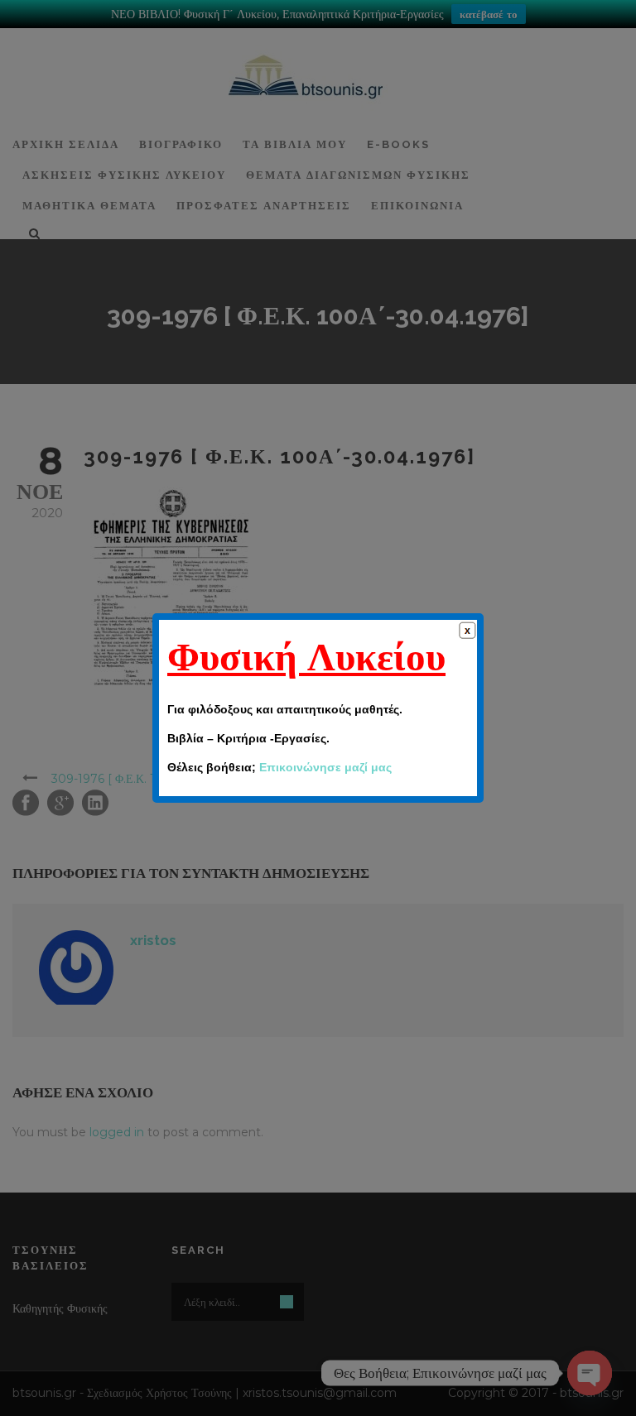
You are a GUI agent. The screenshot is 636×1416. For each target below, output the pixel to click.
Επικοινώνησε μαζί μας (325, 767)
